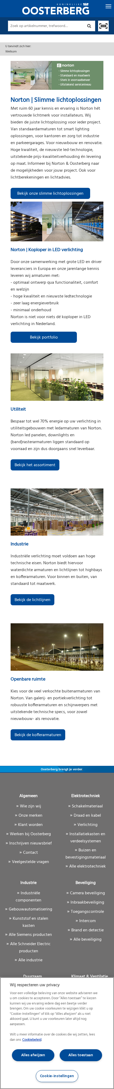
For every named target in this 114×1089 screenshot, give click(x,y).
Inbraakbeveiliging (87, 902)
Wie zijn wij (30, 806)
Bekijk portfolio (44, 337)
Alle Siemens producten (30, 934)
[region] (57, 1033)
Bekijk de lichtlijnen (32, 600)
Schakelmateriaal (87, 806)
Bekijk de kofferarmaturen (38, 735)
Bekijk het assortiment (35, 465)
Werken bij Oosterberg (30, 834)
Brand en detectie (87, 930)
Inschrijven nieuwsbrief (30, 843)
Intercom (87, 921)
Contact (30, 852)
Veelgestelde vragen (30, 862)
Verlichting (87, 824)
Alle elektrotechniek (87, 866)
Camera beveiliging (87, 893)
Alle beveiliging (87, 939)
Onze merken (30, 815)
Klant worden (30, 824)
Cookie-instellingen (57, 1076)
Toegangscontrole (87, 911)
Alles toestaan (80, 1055)
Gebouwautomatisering (30, 909)
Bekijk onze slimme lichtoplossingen (50, 193)
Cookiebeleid (31, 1040)
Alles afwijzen (33, 1055)
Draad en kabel (87, 815)
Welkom (11, 51)
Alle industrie (30, 960)
